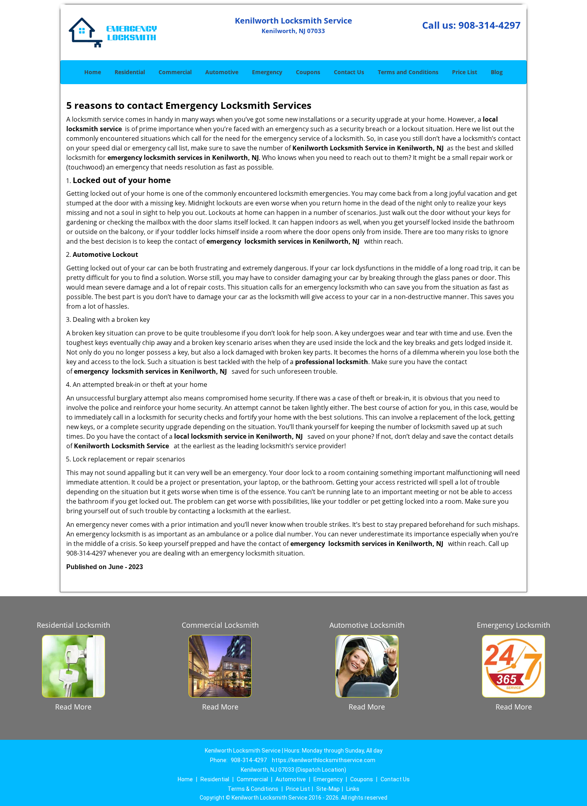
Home (92, 72)
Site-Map (328, 789)
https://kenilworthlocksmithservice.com (323, 760)
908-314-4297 (489, 25)
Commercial (175, 72)
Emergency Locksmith (513, 625)
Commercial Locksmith (220, 625)
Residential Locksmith (73, 625)
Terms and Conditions (408, 72)
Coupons (308, 72)
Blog (497, 72)
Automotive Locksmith (367, 625)
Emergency (267, 72)
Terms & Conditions (253, 789)
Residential (130, 72)
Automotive (221, 72)
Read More (73, 706)
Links (352, 789)
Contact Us (349, 72)
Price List (464, 72)
